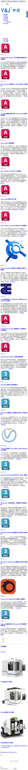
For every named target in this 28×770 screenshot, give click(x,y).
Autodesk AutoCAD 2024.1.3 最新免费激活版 (12, 356)
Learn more (3, 651)
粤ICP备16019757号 (5, 752)
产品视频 (5, 17)
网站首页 (5, 14)
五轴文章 (8, 22)
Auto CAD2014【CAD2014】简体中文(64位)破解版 (13, 225)
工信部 (12, 752)
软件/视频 (5, 40)
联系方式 (5, 23)
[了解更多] (20, 68)
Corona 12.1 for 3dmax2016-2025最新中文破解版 (13, 599)
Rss (16, 752)
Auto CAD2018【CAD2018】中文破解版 (11, 171)
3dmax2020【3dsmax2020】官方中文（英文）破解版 (14, 475)
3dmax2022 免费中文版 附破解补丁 (9, 384)
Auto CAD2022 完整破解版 (7, 143)
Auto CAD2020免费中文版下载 (8, 199)
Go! (15, 768)
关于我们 (5, 19)
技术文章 (5, 20)
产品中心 (5, 16)
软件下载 (5, 41)
